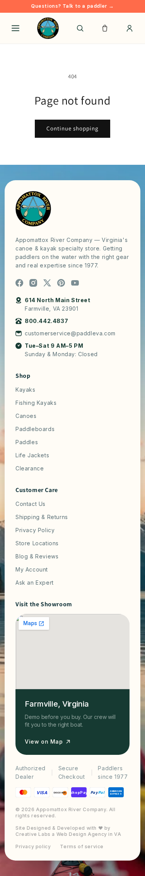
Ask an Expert (34, 582)
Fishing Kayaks (35, 402)
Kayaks (25, 389)
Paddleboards (35, 429)
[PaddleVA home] (48, 28)
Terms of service (82, 846)
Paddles (26, 442)
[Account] (129, 28)
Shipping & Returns (41, 517)
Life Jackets (32, 455)
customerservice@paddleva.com (70, 333)
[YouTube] (75, 283)
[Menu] (15, 28)
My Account (31, 569)
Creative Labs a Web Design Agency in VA (68, 834)
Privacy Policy (35, 530)
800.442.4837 (46, 321)
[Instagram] (33, 283)
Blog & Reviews (36, 556)
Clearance (29, 468)
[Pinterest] (61, 283)
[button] (104, 28)
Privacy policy (33, 846)
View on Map (44, 741)
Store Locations (37, 543)
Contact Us (30, 504)
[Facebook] (19, 283)
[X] (47, 283)
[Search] (80, 28)
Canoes (26, 416)
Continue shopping (72, 128)
